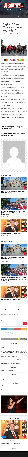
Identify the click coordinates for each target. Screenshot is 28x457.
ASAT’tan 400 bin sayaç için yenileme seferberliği (11, 359)
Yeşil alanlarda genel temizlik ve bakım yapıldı (10, 363)
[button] (3, 435)
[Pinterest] (12, 60)
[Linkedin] (10, 60)
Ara (1, 320)
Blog (2, 385)
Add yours (22, 310)
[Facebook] (2, 60)
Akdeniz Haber (14, 10)
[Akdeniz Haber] (14, 152)
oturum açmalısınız (14, 314)
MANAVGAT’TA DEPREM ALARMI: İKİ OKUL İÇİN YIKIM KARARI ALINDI (12, 192)
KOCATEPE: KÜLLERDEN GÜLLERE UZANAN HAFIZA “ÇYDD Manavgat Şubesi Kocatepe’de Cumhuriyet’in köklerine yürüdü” (13, 213)
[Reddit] (7, 60)
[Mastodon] (15, 60)
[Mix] (18, 60)
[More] (23, 60)
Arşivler (2, 377)
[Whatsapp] (20, 60)
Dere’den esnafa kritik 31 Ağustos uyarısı (11, 233)
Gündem (2, 389)
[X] (4, 60)
